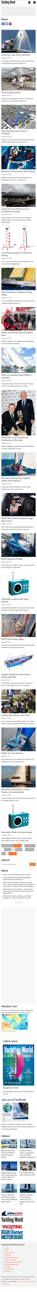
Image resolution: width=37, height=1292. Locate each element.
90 (20, 850)
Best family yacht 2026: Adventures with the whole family (8, 1154)
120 (3, 854)
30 (33, 846)
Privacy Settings (5, 1283)
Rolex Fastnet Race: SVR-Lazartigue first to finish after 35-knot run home (9, 1176)
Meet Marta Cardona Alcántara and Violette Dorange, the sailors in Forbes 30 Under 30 (17, 897)
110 (32, 850)
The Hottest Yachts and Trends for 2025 (27, 1174)
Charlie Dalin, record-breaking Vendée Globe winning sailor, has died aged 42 (17, 878)
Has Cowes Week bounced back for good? (16, 875)
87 (9, 850)
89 (17, 850)
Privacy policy (31, 1281)
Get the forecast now (8, 1031)
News (4, 870)
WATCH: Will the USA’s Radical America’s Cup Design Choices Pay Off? (27, 1199)
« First (16, 846)
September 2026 (10, 1087)
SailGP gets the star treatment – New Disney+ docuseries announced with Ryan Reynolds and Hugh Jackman (18, 891)
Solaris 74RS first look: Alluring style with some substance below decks (9, 1198)
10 (26, 846)
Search (33, 864)
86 (6, 850)
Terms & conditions (22, 1281)
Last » (14, 854)
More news (18, 903)
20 (30, 846)
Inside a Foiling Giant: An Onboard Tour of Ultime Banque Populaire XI (27, 1154)
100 (27, 850)
